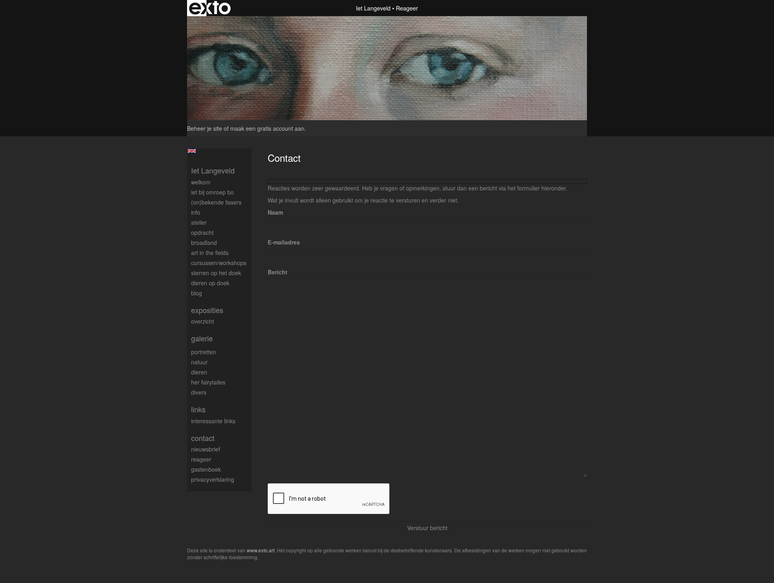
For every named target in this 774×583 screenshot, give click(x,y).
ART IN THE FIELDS (210, 253)
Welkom (200, 182)
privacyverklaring (212, 479)
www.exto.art (261, 550)
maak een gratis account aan (267, 128)
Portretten (203, 352)
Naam (275, 212)
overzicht (202, 321)
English (191, 150)
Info (195, 212)
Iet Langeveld (373, 8)
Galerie (202, 338)
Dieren (199, 372)
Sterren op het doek (216, 273)
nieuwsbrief (205, 449)
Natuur (199, 362)
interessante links (213, 421)
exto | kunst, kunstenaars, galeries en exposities (210, 8)
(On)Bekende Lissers (216, 202)
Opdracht (202, 232)
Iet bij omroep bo (212, 192)
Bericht (277, 272)
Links (198, 409)
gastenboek (206, 469)
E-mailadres (284, 242)
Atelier (199, 222)
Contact (202, 438)
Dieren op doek (210, 283)
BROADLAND (204, 242)
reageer (201, 459)
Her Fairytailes (208, 382)
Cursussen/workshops (218, 263)
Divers (198, 392)
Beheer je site (204, 128)
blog (196, 293)
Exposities (207, 310)
